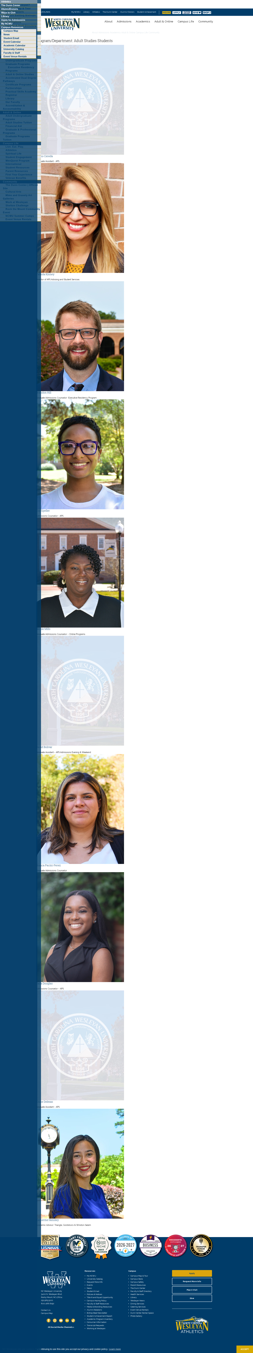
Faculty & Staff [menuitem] (12, 53)
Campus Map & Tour (139, 1276)
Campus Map (47, 1313)
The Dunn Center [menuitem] (10, 5)
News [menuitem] (7, 34)
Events (90, 1285)
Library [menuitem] (5, 16)
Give (192, 1298)
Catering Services (138, 1307)
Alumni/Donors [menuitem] (9, 9)
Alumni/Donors (127, 12)
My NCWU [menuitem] (6, 23)
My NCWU (76, 12)
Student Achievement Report (99, 1316)
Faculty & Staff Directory (141, 1291)
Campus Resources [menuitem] (12, 27)
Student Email (93, 1291)
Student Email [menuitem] (11, 38)
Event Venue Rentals (139, 1310)
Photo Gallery (136, 1316)
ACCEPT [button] (245, 1349)
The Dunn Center (110, 12)
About (108, 21)
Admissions (124, 21)
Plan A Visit (192, 1290)
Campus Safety (137, 1282)
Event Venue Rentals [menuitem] (15, 56)
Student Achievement (146, 12)
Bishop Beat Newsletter (97, 1313)
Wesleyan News (137, 1301)
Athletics (96, 12)
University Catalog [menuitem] (14, 49)
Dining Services (137, 1304)
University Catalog (95, 1279)
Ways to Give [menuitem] (8, 12)
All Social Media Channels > (61, 1327)
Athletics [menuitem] (6, 1)
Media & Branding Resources (99, 1307)
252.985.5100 (47, 1300)
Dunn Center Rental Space (142, 1313)
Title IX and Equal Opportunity (100, 1297)
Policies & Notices (94, 1294)
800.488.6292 (47, 1303)
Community (205, 21)
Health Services (137, 1294)
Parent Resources (138, 1285)
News (89, 1288)
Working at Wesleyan (96, 1328)
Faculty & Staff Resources (98, 1304)
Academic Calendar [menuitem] (14, 45)
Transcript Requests (95, 1325)
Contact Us (45, 1310)
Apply (192, 1273)
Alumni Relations (94, 1310)
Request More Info (94, 1282)
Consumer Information (96, 1322)
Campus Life (186, 21)
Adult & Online (163, 21)
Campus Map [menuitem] (11, 31)
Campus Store (136, 1279)
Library (86, 12)
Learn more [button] (115, 1349)
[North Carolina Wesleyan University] (62, 26)
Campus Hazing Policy (96, 1301)
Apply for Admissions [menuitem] (13, 20)
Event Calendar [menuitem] (12, 42)
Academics (143, 21)
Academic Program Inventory (100, 1319)
